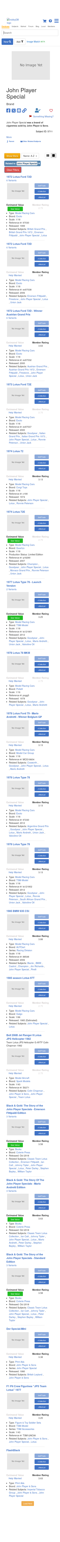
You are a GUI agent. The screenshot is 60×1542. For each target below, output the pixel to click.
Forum (30, 26)
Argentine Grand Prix (38, 826)
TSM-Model (22, 625)
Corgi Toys (21, 487)
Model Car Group (25, 753)
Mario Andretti (40, 641)
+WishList (41, 197)
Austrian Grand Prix (37, 366)
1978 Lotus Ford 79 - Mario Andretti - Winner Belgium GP (24, 715)
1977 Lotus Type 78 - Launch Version (23, 583)
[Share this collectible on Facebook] (8, 110)
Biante (30, 963)
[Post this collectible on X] (14, 110)
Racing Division (24, 950)
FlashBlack (13, 1450)
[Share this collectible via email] (19, 110)
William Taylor (25, 1171)
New (6, 41)
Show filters (12, 155)
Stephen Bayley (25, 1317)
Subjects (15, 26)
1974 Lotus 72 (14, 451)
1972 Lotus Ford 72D (19, 177)
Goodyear (32, 433)
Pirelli (33, 969)
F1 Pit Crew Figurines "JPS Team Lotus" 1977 (26, 1388)
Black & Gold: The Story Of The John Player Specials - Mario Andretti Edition (25, 1183)
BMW (38, 963)
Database (5, 26)
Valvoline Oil (28, 644)
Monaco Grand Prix (20, 570)
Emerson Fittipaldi (36, 295)
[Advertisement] (30, 8)
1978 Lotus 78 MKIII (18, 653)
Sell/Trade (42, 185)
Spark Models (23, 1081)
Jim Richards (37, 966)
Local (43, 26)
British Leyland (34, 1374)
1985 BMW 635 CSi (17, 911)
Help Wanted (15, 275)
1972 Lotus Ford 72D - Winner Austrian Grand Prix (24, 312)
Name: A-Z (29, 155)
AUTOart (20, 947)
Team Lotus (24, 1097)
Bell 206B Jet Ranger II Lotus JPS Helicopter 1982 (23, 1037)
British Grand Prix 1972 (20, 232)
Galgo (19, 1013)
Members (51, 26)
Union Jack (15, 302)
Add (18, 41)
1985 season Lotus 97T (20, 978)
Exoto (19, 216)
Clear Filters (13, 169)
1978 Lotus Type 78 (18, 777)
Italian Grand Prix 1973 (33, 436)
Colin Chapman (35, 1090)
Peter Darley (32, 1168)
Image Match (36, 41)
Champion (32, 564)
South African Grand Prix (32, 899)
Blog (37, 26)
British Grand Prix (36, 229)
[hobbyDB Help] (50, 20)
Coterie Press (23, 1152)
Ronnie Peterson (24, 503)
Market (23, 26)
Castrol (12, 966)
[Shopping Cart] (44, 20)
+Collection (41, 191)
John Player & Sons (19, 1093)
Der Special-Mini (16, 1329)
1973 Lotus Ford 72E (19, 384)
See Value (15, 208)
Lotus (44, 235)
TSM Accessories (25, 1429)
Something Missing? (43, 116)
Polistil (19, 688)
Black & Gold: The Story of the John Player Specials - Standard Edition (25, 1257)
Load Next (27, 1503)
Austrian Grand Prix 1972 (22, 369)
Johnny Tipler (22, 1165)
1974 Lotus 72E (15, 512)
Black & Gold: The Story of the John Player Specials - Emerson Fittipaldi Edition (25, 1109)
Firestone (14, 299)
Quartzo (20, 548)
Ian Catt (25, 1236)
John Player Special (29, 235)
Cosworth (32, 762)
